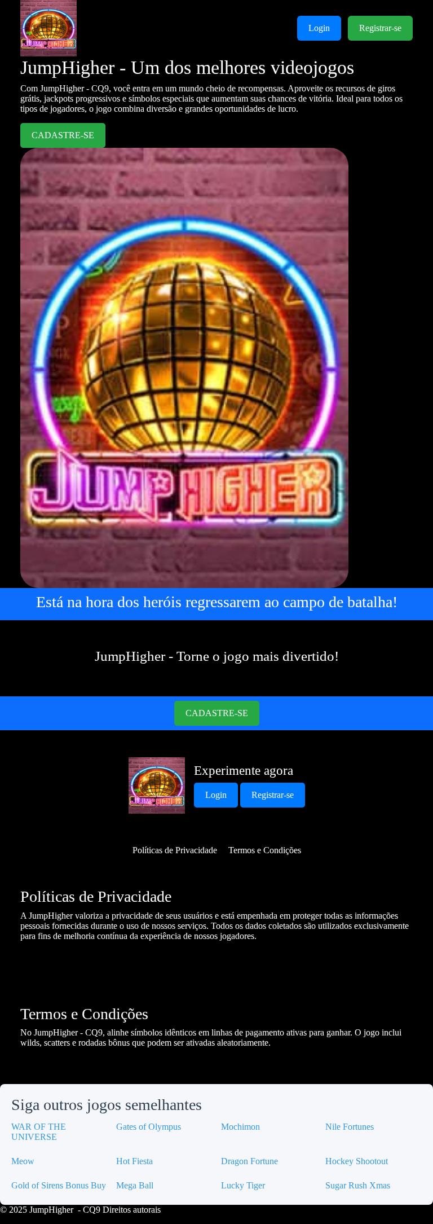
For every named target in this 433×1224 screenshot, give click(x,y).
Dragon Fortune (249, 1161)
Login (319, 28)
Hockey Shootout (356, 1161)
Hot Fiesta (134, 1161)
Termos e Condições (264, 850)
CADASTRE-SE (63, 135)
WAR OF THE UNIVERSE (38, 1132)
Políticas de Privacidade (174, 850)
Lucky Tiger (243, 1185)
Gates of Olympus (148, 1126)
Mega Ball (134, 1185)
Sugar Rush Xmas (357, 1185)
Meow (22, 1161)
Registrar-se (380, 28)
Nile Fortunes (349, 1126)
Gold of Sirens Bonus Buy (58, 1185)
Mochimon (240, 1126)
